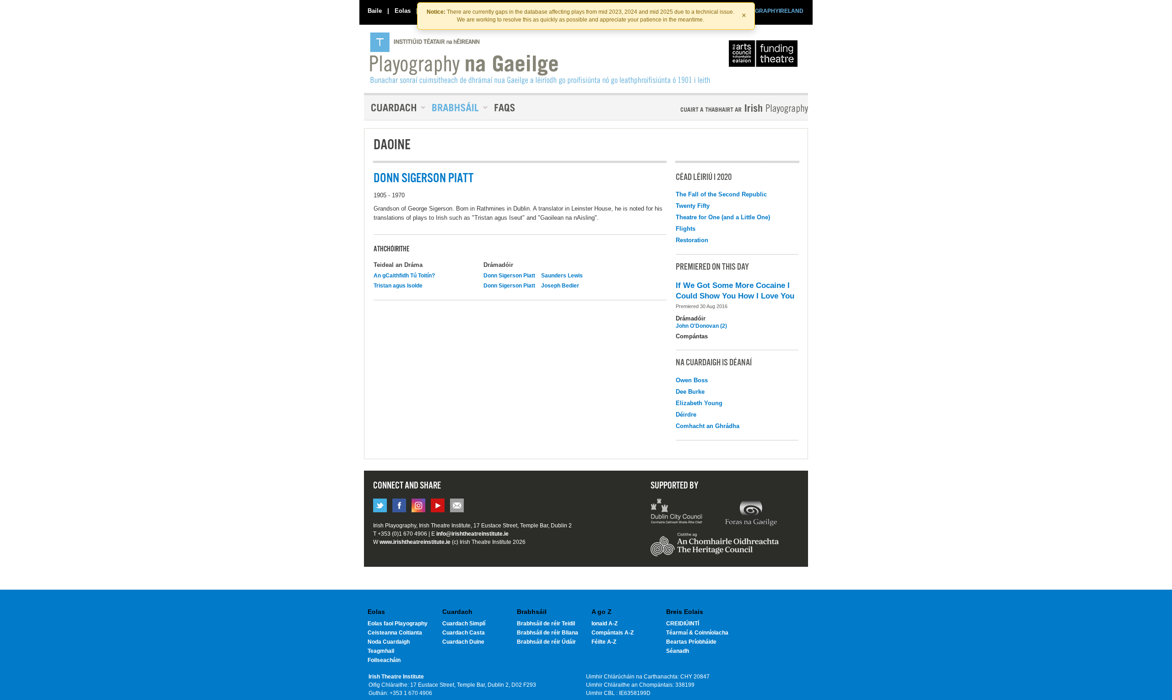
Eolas (403, 10)
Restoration (692, 240)
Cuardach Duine (463, 642)
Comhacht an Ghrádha (707, 426)
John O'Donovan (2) (701, 326)
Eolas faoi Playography (398, 623)
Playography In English (729, 108)
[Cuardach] (394, 107)
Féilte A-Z (603, 642)
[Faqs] (506, 107)
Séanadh (677, 651)
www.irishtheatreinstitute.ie (415, 542)
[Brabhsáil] (456, 107)
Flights (685, 228)
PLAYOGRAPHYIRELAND (770, 11)
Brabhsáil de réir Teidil (546, 623)
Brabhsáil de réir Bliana (547, 632)
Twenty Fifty (693, 205)
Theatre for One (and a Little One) (723, 217)
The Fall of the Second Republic (721, 194)
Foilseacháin (384, 660)
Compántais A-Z (612, 632)
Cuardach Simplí (463, 623)
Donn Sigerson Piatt (509, 275)
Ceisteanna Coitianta (395, 632)
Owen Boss (692, 380)
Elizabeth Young (699, 403)
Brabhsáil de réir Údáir (546, 642)
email (457, 505)
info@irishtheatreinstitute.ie (472, 534)
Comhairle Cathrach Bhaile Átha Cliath (677, 512)
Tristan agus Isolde (398, 285)
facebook (399, 505)
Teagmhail (381, 651)
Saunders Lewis (562, 275)
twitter (380, 505)
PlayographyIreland (541, 58)
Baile (375, 10)
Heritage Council (715, 549)
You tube (438, 505)
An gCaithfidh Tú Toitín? (404, 275)
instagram (418, 505)
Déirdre (686, 414)
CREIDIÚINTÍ (682, 623)
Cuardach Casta (463, 632)
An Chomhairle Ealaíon (765, 55)
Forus (750, 512)
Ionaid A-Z (604, 623)
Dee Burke (690, 391)
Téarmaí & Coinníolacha (697, 632)
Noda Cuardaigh (389, 642)
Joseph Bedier (560, 285)
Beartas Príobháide (691, 642)
